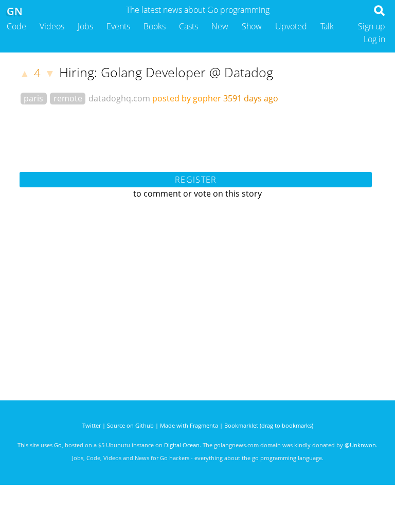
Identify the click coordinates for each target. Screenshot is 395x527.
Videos (52, 26)
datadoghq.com (119, 98)
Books (154, 26)
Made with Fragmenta (189, 425)
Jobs (85, 26)
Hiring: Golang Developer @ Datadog (166, 72)
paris (33, 98)
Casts (188, 26)
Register (196, 179)
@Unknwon (360, 445)
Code (16, 26)
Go (58, 445)
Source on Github (130, 425)
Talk (327, 26)
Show (252, 26)
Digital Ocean (182, 445)
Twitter (91, 425)
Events (118, 26)
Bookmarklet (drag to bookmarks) (268, 425)
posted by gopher (186, 98)
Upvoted (291, 26)
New (219, 26)
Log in (374, 39)
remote (67, 98)
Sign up (371, 26)
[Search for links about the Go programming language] (381, 13)
